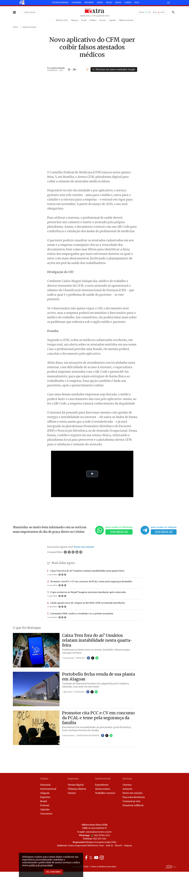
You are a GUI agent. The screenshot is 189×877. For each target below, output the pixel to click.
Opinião (112, 20)
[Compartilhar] (87, 69)
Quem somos (102, 788)
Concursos (46, 813)
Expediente (102, 784)
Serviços (127, 778)
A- (69, 69)
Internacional (48, 788)
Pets (136, 2)
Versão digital (76, 784)
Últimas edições (77, 788)
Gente (100, 2)
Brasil (83, 20)
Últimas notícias (126, 20)
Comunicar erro (131, 801)
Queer (118, 2)
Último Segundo (60, 2)
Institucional (102, 778)
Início (15, 27)
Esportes (89, 2)
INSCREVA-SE (119, 532)
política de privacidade (41, 865)
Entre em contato (133, 792)
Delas (109, 2)
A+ (74, 69)
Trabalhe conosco (105, 792)
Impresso (73, 778)
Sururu (102, 20)
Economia (76, 2)
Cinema (127, 784)
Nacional (45, 784)
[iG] (22, 2)
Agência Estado (29, 27)
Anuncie (127, 788)
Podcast (44, 805)
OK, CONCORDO (53, 872)
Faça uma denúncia (134, 797)
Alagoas (74, 20)
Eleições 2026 (62, 20)
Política (92, 20)
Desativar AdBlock (133, 805)
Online (44, 778)
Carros (127, 2)
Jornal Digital (29, 12)
